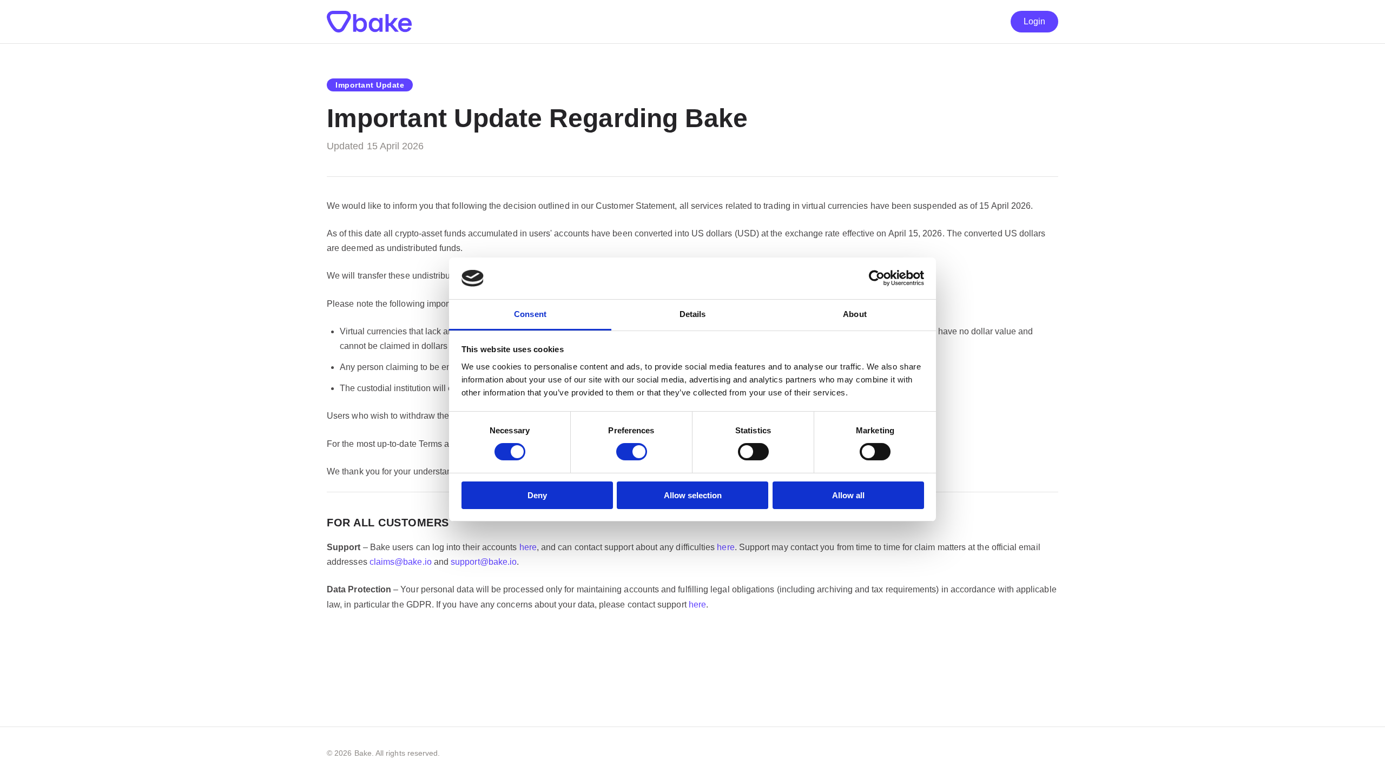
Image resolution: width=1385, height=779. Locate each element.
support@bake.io (484, 561)
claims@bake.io (401, 561)
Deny (537, 495)
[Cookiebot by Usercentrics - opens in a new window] (876, 278)
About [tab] (855, 314)
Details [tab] (693, 314)
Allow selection (693, 495)
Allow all (848, 495)
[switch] (631, 451)
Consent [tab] (530, 314)
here (528, 547)
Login (1034, 21)
